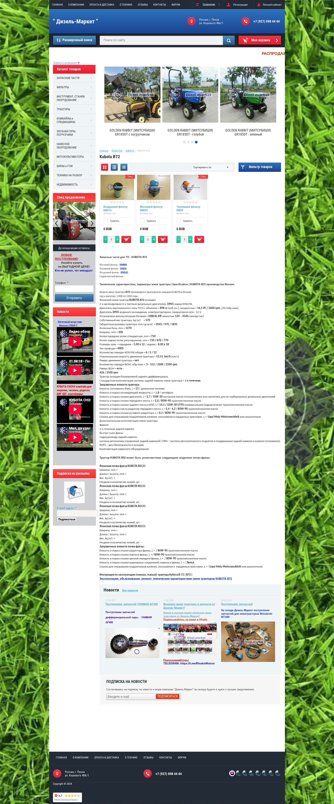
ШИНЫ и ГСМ (64, 166)
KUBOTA (130, 150)
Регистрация (240, 4)
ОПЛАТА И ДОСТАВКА (101, 4)
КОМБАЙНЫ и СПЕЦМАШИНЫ (66, 120)
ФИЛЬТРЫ (63, 87)
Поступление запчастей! (237, 604)
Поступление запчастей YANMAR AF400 (132, 604)
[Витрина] (104, 167)
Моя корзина (258, 39)
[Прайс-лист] (123, 167)
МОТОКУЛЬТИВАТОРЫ (70, 157)
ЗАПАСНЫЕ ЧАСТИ (68, 78)
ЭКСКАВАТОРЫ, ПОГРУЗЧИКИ (66, 133)
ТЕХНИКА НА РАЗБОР (69, 175)
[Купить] (126, 239)
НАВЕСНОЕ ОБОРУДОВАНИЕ (67, 145)
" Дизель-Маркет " (75, 21)
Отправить (74, 298)
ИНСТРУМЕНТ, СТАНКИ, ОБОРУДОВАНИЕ (71, 98)
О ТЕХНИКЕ (126, 4)
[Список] (114, 167)
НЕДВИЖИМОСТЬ (67, 184)
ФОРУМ (175, 4)
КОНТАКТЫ (159, 4)
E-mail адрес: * (66, 508)
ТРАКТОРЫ (63, 109)
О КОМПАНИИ (76, 4)
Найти (229, 40)
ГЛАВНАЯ (57, 4)
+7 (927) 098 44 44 (266, 21)
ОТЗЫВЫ (143, 4)
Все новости (130, 590)
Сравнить (114, 221)
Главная (104, 150)
